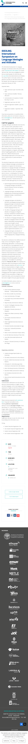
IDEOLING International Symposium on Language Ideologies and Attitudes (15, 17)
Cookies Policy (19, 737)
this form (20, 265)
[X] (24, 724)
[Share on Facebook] (8, 515)
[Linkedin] (14, 515)
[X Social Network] (11, 515)
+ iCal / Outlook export (13, 496)
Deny (14, 741)
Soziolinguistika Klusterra (11, 12)
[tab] (13, 278)
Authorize (6, 741)
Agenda (15, 14)
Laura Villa (5, 76)
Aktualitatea (8, 14)
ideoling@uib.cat (8, 117)
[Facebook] (21, 724)
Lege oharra (14, 730)
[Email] (18, 515)
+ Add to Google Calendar (13, 491)
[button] (23, 3)
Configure (21, 741)
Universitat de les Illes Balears (12, 70)
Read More (10, 460)
